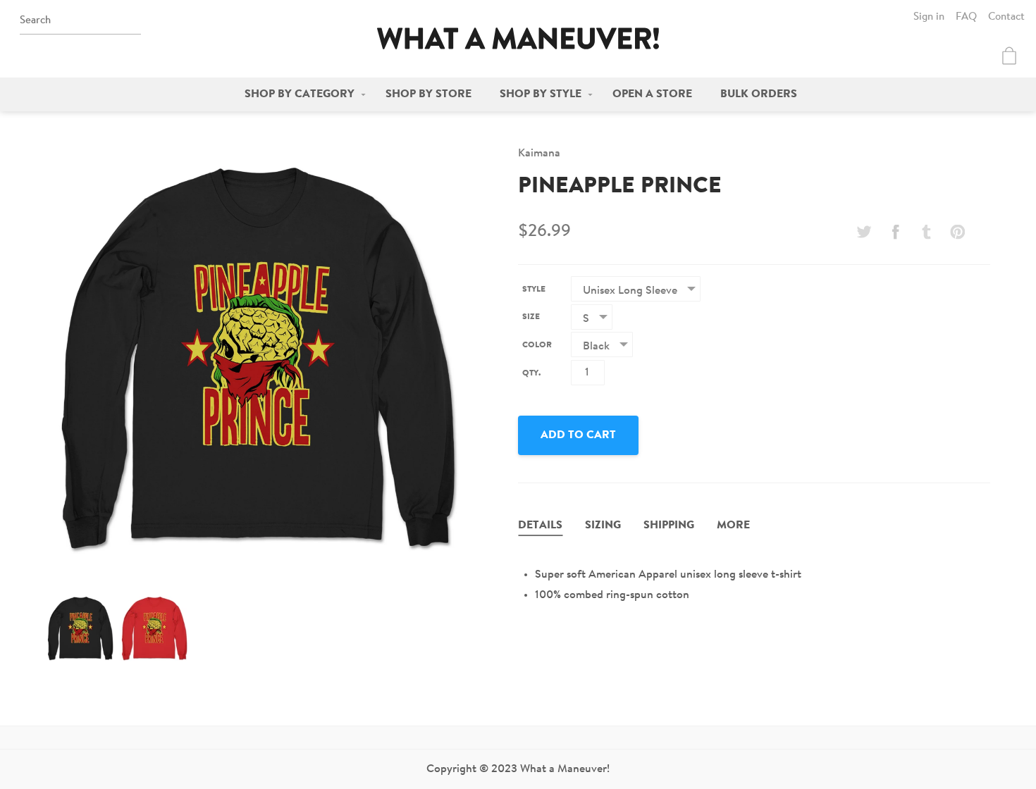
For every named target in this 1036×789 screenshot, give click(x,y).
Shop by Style (540, 94)
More (733, 525)
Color (537, 345)
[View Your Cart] (1009, 56)
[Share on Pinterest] (957, 231)
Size (531, 317)
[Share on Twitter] (864, 231)
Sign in (928, 17)
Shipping (668, 525)
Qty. (531, 373)
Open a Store (652, 94)
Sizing (603, 525)
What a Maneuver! (518, 38)
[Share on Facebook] (895, 231)
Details (540, 525)
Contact (1006, 17)
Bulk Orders (758, 94)
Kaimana (539, 153)
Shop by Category (299, 94)
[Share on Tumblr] (926, 231)
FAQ (966, 17)
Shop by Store (428, 94)
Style (533, 289)
